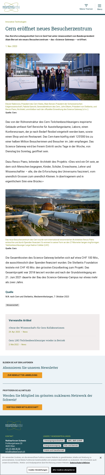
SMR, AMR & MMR (75, 441)
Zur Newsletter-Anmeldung (22, 375)
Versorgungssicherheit (54, 441)
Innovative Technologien (15, 22)
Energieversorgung (52, 446)
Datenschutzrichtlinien (80, 463)
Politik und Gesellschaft (54, 450)
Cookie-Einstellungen (37, 470)
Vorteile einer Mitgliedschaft (22, 407)
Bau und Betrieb (71, 446)
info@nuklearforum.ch (15, 451)
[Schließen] (101, 458)
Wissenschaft (12, 305)
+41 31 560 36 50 (12, 449)
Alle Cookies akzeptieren (64, 470)
